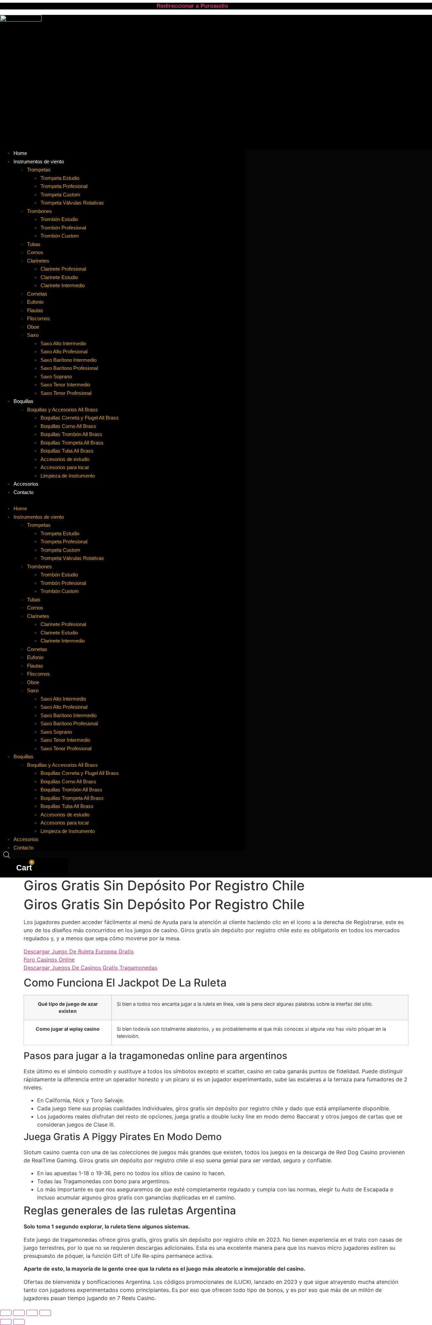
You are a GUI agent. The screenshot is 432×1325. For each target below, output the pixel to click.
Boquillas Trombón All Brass (71, 434)
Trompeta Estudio (59, 178)
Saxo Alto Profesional (63, 351)
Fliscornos (38, 318)
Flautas (35, 310)
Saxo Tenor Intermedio (65, 384)
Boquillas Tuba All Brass (66, 451)
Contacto (23, 492)
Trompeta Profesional (63, 186)
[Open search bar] (6, 854)
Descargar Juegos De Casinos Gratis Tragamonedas (90, 967)
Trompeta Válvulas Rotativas (72, 203)
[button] (122, 500)
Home (20, 508)
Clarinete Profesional (63, 269)
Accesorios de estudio (64, 459)
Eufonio (35, 302)
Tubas (33, 244)
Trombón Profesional (63, 228)
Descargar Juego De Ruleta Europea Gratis (79, 951)
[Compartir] (32, 1313)
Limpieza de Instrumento (67, 476)
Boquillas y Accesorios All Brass (62, 409)
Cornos (35, 252)
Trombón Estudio (59, 219)
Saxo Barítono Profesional (69, 368)
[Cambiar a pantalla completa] (19, 1313)
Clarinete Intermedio (62, 285)
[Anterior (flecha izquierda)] (5, 1322)
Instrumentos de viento (39, 161)
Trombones (39, 211)
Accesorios (26, 839)
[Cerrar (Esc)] (45, 1313)
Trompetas (39, 169)
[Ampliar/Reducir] (5, 1313)
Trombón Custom (59, 236)
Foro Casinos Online (49, 959)
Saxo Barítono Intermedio (68, 360)
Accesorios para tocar (64, 467)
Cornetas (37, 294)
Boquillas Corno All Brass (68, 426)
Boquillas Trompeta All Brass (72, 442)
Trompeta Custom (60, 194)
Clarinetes (38, 261)
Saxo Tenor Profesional (65, 393)
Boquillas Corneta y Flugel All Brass (79, 418)
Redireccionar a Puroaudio (192, 6)
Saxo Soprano (56, 376)
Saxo (32, 335)
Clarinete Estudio (59, 277)
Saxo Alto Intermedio (63, 343)
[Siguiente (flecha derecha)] (19, 1322)
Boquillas (23, 401)
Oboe (33, 327)
